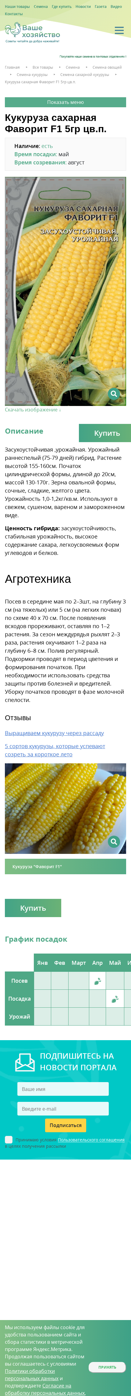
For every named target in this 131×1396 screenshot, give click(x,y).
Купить (33, 908)
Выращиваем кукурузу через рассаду (54, 733)
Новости (83, 6)
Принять (107, 1367)
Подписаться (66, 1125)
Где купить (62, 6)
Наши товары (17, 6)
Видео (116, 6)
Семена (41, 6)
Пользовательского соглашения (91, 1140)
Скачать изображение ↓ (33, 409)
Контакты (14, 13)
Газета (101, 6)
